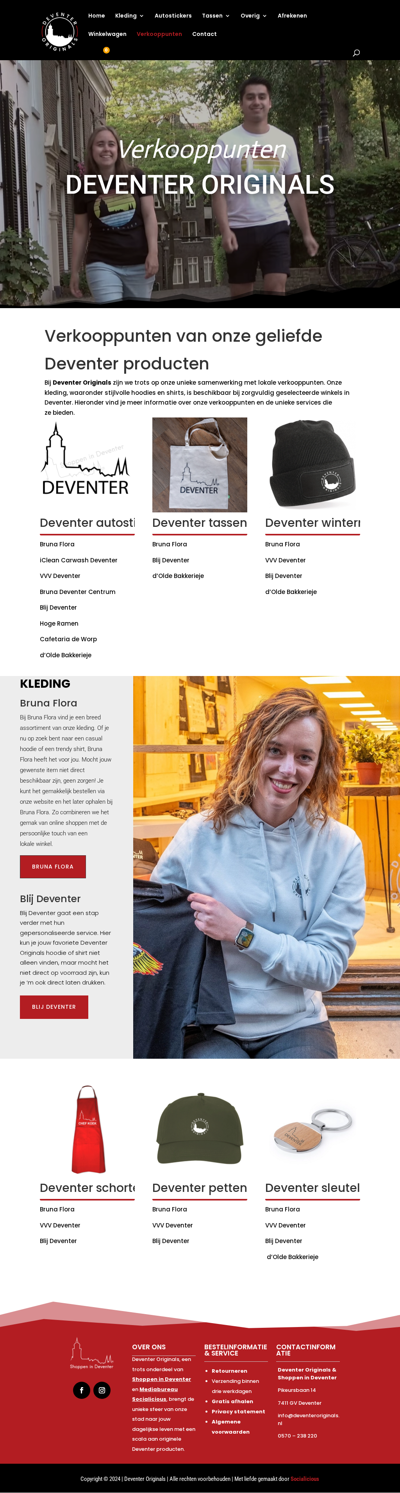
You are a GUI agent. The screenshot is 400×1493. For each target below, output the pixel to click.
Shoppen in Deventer (161, 1379)
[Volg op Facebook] (81, 1390)
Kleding (126, 16)
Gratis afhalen (232, 1401)
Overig (250, 16)
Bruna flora (53, 866)
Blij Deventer (54, 1007)
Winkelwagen (107, 34)
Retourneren (229, 1371)
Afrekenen (292, 16)
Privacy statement (238, 1411)
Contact (204, 34)
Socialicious (305, 1478)
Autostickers (173, 16)
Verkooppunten (159, 34)
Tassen (212, 16)
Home (96, 16)
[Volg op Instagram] (102, 1390)
